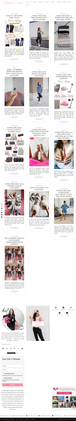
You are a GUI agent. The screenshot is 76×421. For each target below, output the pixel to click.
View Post (14, 59)
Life (17, 419)
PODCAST (59, 2)
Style (35, 2)
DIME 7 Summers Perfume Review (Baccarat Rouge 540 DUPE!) (14, 72)
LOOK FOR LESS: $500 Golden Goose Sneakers (14, 186)
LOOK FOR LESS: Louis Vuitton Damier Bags (14, 129)
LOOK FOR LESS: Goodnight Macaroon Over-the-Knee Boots (64, 193)
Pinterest (45, 415)
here (17, 340)
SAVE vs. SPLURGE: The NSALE (14, 16)
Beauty (41, 2)
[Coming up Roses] (13, 3)
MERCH (65, 2)
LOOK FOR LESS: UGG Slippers (39, 188)
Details (28, 5)
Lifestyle (28, 2)
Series (47, 2)
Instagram (19, 415)
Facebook (32, 415)
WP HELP (72, 419)
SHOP (69, 2)
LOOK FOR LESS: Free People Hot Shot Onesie (39, 17)
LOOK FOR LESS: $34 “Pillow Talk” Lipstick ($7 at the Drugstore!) (64, 135)
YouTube (57, 415)
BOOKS (53, 2)
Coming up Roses (9, 419)
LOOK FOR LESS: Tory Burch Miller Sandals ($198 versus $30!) (39, 132)
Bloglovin (70, 415)
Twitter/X (7, 415)
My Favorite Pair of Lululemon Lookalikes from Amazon (14, 241)
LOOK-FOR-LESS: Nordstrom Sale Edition (64, 77)
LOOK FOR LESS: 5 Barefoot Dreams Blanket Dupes (64, 17)
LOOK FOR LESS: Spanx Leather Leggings (39, 74)
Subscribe (12, 385)
